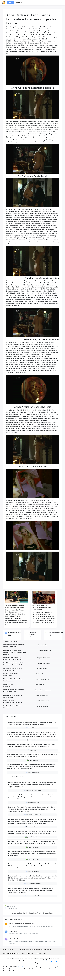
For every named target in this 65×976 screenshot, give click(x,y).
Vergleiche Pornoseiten (43, 658)
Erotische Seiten (41, 953)
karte (15, 3)
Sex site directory (27, 953)
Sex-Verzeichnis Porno (42, 679)
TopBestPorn (35, 859)
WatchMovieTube (35, 827)
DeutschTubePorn (35, 896)
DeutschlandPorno (35, 883)
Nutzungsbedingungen (53, 961)
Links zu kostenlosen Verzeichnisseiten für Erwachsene (33, 949)
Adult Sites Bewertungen (42, 701)
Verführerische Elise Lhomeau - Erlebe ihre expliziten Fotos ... (15, 606)
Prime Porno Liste (43, 645)
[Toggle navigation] (60, 2)
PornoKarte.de (22, 967)
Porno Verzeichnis (42, 668)
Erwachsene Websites (42, 695)
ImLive (35, 750)
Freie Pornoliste (39, 684)
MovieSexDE (35, 802)
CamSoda (35, 760)
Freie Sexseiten (8, 949)
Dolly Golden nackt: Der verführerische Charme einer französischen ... (41, 607)
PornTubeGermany (35, 790)
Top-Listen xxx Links (42, 706)
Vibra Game (35, 728)
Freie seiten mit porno (45, 650)
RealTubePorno (35, 837)
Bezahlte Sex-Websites (44, 663)
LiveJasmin (35, 772)
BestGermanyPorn (35, 815)
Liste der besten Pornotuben (43, 690)
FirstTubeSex (35, 847)
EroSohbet (36, 740)
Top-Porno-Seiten (41, 674)
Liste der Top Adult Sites (11, 953)
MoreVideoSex (35, 871)
